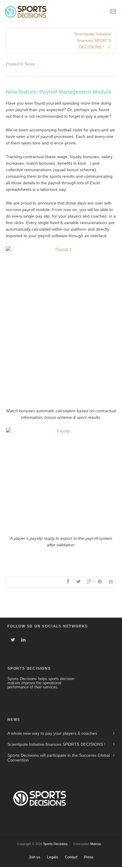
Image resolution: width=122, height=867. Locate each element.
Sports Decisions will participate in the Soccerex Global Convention (58, 757)
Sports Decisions (55, 844)
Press (88, 857)
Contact (71, 857)
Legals (52, 857)
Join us (34, 857)
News (30, 64)
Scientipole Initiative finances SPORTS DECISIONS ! (56, 744)
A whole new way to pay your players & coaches (52, 733)
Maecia (95, 844)
